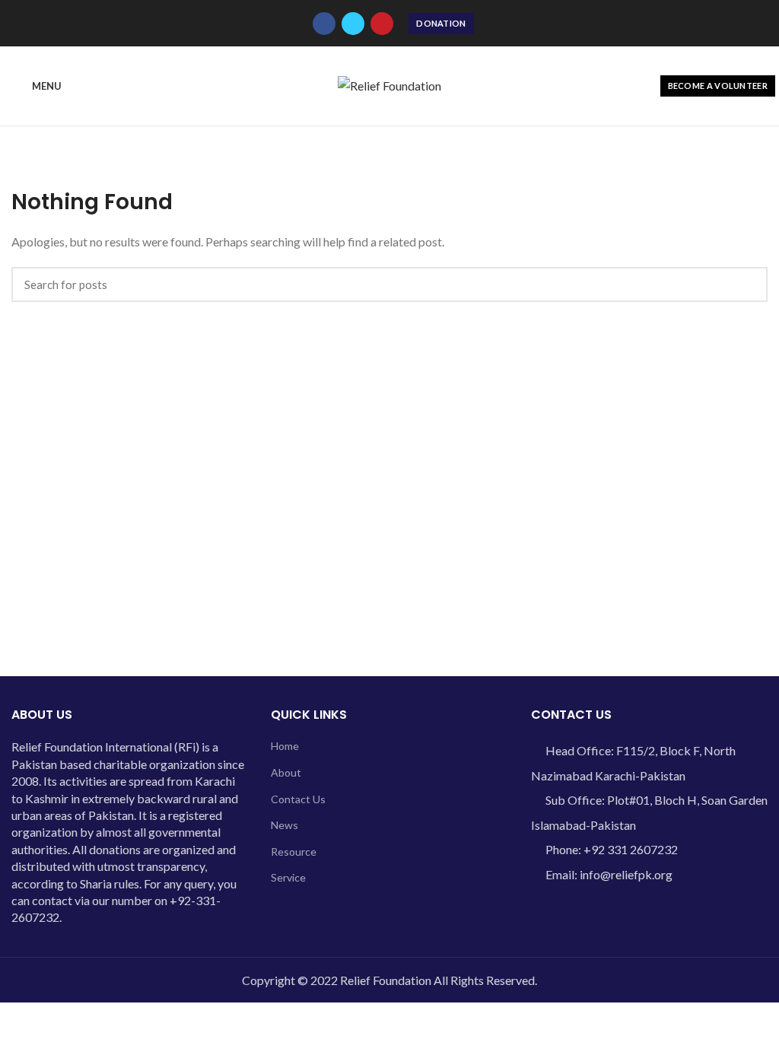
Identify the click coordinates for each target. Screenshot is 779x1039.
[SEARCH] (747, 284)
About (286, 772)
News (284, 824)
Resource (293, 851)
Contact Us (298, 799)
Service (288, 877)
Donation (441, 23)
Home (285, 745)
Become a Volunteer (718, 86)
